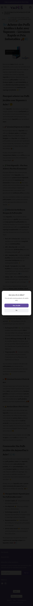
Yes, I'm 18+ (16, 305)
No (16, 310)
